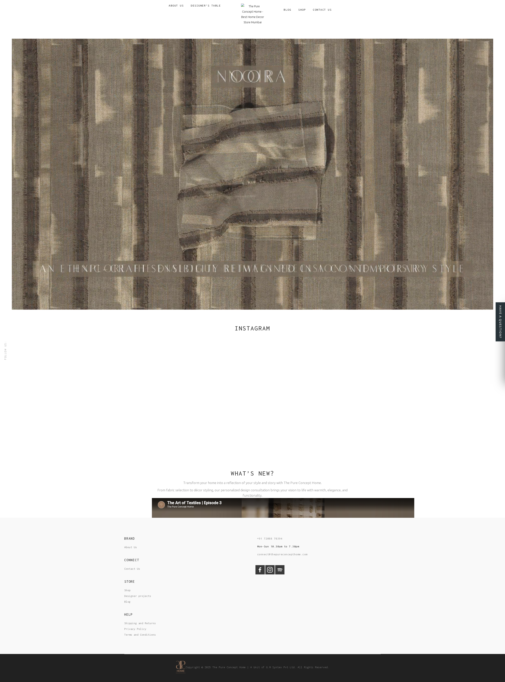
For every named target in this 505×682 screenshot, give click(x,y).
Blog (127, 601)
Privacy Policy (135, 628)
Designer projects (137, 596)
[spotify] (279, 573)
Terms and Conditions (140, 634)
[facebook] (260, 573)
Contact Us (132, 568)
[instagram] (270, 573)
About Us (130, 547)
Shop (127, 590)
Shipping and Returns (140, 623)
